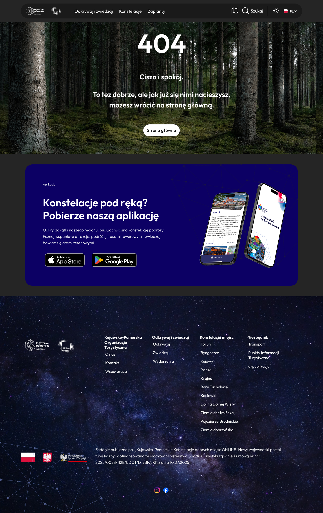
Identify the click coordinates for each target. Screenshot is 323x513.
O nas (110, 354)
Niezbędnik (257, 337)
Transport (257, 344)
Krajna (206, 378)
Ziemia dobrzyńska (217, 429)
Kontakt (112, 362)
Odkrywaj (161, 344)
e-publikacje (259, 366)
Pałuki (206, 369)
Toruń (206, 344)
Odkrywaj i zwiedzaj (170, 337)
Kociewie (208, 395)
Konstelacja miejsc (217, 337)
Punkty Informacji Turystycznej (263, 355)
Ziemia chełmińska (217, 412)
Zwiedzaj (161, 352)
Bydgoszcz (210, 352)
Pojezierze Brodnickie (219, 421)
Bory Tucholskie (214, 386)
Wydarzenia (163, 361)
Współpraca (116, 371)
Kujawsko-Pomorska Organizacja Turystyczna (123, 342)
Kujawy (207, 361)
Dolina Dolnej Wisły (218, 404)
